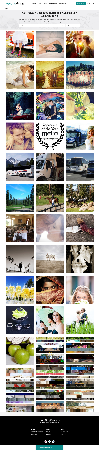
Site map (48, 431)
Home (6, 8)
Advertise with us (64, 431)
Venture (15, 3)
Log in (88, 3)
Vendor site (48, 434)
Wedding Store (53, 3)
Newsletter (48, 432)
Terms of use (34, 432)
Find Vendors (33, 3)
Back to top (49, 414)
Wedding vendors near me (37, 431)
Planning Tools (43, 3)
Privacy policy (34, 434)
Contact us (63, 434)
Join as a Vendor (80, 3)
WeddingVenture (49, 420)
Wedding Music (63, 3)
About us (63, 432)
